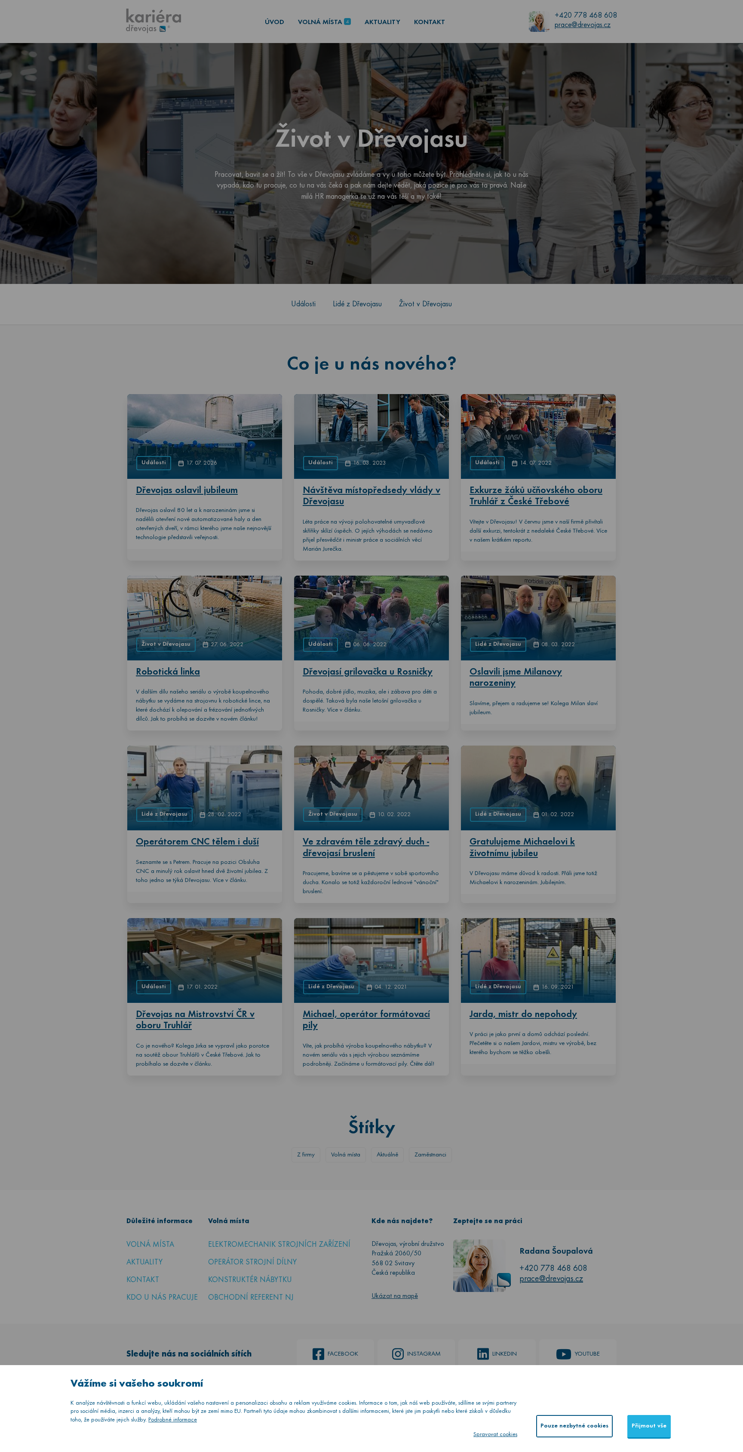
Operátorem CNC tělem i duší (197, 842)
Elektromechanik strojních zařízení (279, 1245)
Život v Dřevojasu (425, 304)
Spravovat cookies (495, 1434)
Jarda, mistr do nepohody (523, 1014)
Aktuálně (387, 1155)
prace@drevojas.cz (583, 25)
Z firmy (306, 1155)
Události (303, 304)
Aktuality (382, 22)
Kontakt (429, 22)
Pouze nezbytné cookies (574, 1426)
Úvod (274, 22)
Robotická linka (168, 672)
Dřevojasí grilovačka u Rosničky (368, 672)
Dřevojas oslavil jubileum (187, 490)
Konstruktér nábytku (250, 1280)
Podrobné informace (172, 1420)
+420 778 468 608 (586, 15)
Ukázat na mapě (395, 1296)
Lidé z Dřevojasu (357, 304)
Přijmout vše (649, 1426)
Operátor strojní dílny (252, 1262)
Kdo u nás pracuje (162, 1297)
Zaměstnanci (430, 1155)
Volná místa (320, 22)
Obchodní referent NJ (251, 1297)
